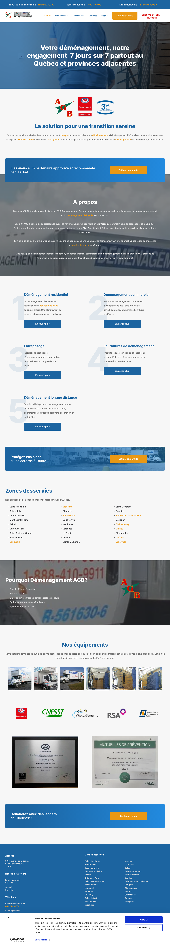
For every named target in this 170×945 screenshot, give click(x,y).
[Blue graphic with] (105, 107)
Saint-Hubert (69, 515)
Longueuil (15, 542)
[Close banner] (8, 917)
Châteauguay (122, 524)
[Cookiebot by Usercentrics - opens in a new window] (17, 940)
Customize (142, 927)
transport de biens (49, 305)
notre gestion (53, 139)
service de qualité (80, 245)
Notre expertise (26, 139)
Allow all (144, 920)
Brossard (67, 506)
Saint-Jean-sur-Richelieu (128, 515)
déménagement (100, 135)
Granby (119, 528)
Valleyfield (121, 542)
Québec (120, 537)
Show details (41, 940)
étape (65, 135)
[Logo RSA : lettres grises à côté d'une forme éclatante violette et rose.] (117, 713)
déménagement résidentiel (80, 215)
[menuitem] (47, 16)
